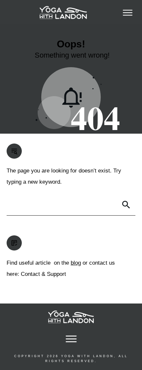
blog (76, 263)
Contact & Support (43, 274)
